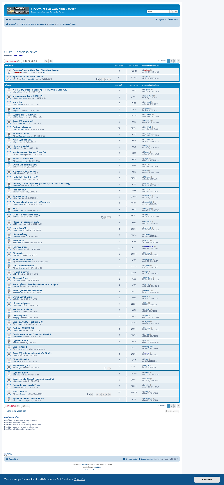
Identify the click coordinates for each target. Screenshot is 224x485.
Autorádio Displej (21, 133)
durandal (18, 104)
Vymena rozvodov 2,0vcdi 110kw (28, 398)
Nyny (17, 148)
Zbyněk (147, 322)
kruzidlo (18, 311)
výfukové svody (20, 373)
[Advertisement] (92, 37)
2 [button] (171, 61)
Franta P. (18, 293)
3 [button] (174, 61)
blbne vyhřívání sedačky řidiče (27, 291)
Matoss (18, 330)
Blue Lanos (18, 55)
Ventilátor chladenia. (22, 309)
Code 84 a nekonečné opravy (26, 215)
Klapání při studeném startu (26, 222)
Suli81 (146, 158)
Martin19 (21, 123)
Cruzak (18, 381)
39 (100, 394)
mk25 (17, 355)
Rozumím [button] (207, 479)
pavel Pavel (148, 96)
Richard (147, 177)
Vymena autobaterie (22, 297)
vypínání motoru (20, 340)
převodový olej (20, 234)
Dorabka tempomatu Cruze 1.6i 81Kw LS (32, 334)
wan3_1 (18, 368)
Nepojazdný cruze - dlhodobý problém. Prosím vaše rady (40, 90)
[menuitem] (23, 19)
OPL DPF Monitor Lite (23, 266)
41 (106, 394)
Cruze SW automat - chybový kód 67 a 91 (32, 353)
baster (146, 334)
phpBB (84, 464)
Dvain (17, 173)
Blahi (17, 387)
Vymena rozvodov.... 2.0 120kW (27, 96)
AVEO (45, 72)
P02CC (16, 208)
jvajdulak (18, 92)
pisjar (146, 76)
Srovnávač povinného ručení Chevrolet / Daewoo (36, 70)
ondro (17, 192)
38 (97, 394)
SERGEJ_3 (22, 349)
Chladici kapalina (21, 359)
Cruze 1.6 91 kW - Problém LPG (28, 322)
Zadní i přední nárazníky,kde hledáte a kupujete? (36, 284)
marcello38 (19, 204)
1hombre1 (19, 117)
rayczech (18, 230)
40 (103, 394)
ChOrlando (148, 259)
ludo (19, 249)
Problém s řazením (22, 127)
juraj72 (17, 111)
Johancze (147, 139)
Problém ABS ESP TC (23, 328)
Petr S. (146, 284)
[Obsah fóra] (18, 10)
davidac (18, 179)
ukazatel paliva (20, 315)
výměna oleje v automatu (25, 115)
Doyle (17, 274)
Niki (16, 343)
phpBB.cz (97, 467)
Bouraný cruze (20, 196)
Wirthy (17, 198)
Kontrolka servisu (21, 272)
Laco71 (147, 240)
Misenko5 (22, 136)
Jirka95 (21, 324)
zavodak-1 (19, 401)
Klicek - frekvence (21, 303)
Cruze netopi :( (20, 347)
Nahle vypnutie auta (22, 140)
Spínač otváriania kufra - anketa (28, 76)
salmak (18, 280)
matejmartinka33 (21, 98)
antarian (18, 305)
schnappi (21, 394)
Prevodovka (18, 241)
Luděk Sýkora (20, 129)
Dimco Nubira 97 (28, 79)
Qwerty (21, 268)
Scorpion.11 (149, 247)
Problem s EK (19, 190)
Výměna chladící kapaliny (25, 165)
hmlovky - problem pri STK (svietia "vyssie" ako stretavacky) (41, 183)
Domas (18, 236)
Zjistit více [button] (79, 479)
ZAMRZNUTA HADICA (23, 259)
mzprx (146, 353)
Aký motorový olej (21, 365)
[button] (178, 61)
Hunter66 (18, 336)
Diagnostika (18, 253)
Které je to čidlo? (21, 146)
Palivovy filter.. (20, 247)
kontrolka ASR (20, 228)
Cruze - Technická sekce (20, 52)
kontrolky (17, 102)
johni (20, 161)
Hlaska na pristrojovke (23, 158)
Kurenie (16, 108)
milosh (18, 72)
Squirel (20, 155)
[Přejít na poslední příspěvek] (151, 70)
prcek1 (146, 385)
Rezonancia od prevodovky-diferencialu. (32, 202)
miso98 (146, 108)
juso (16, 142)
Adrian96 (18, 210)
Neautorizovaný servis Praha (26, 385)
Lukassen (147, 234)
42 (110, 394)
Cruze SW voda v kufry (23, 121)
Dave (17, 286)
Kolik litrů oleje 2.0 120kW (25, 177)
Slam (146, 171)
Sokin (17, 299)
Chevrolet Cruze (20, 278)
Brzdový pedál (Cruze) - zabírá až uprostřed (33, 379)
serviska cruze (20, 391)
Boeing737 (148, 347)
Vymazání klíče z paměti (24, 171)
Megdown (18, 224)
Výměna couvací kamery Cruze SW (29, 152)
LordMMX (147, 127)
